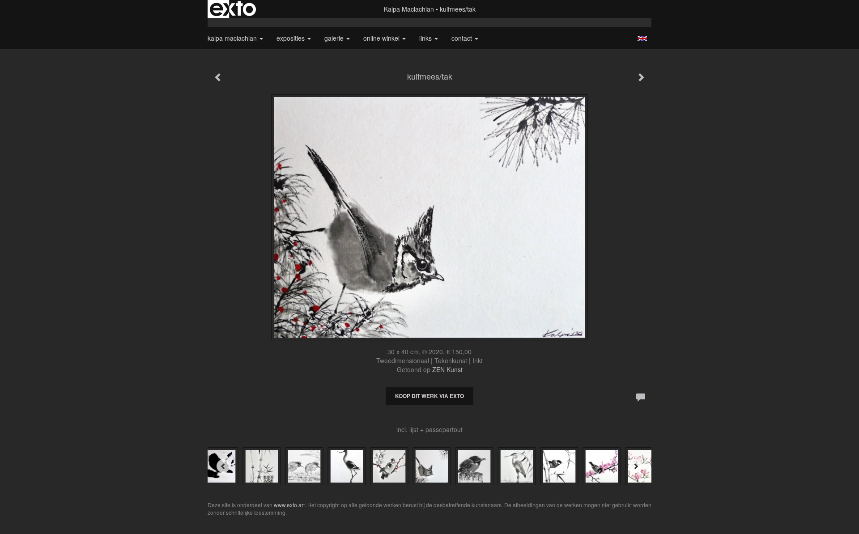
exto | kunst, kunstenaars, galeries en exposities (233, 9)
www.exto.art (289, 505)
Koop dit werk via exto (429, 396)
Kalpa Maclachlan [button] (233, 38)
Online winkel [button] (382, 38)
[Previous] (223, 466)
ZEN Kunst (447, 369)
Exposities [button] (291, 38)
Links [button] (426, 38)
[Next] (635, 466)
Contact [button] (462, 38)
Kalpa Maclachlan (409, 8)
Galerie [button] (334, 38)
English (642, 38)
